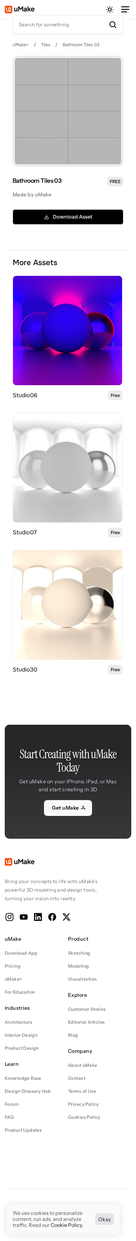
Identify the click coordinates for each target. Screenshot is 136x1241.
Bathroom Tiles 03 (81, 45)
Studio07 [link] (25, 532)
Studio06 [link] (25, 395)
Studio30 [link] (25, 669)
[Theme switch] (109, 9)
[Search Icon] (68, 24)
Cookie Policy (66, 1225)
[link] (67, 330)
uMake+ (21, 45)
